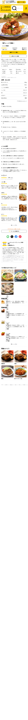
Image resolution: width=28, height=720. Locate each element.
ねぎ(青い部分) (4, 84)
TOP (2, 384)
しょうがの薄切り (5, 87)
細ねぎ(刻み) (4, 98)
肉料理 (6, 384)
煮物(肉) (11, 384)
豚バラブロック (4, 82)
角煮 (16, 384)
